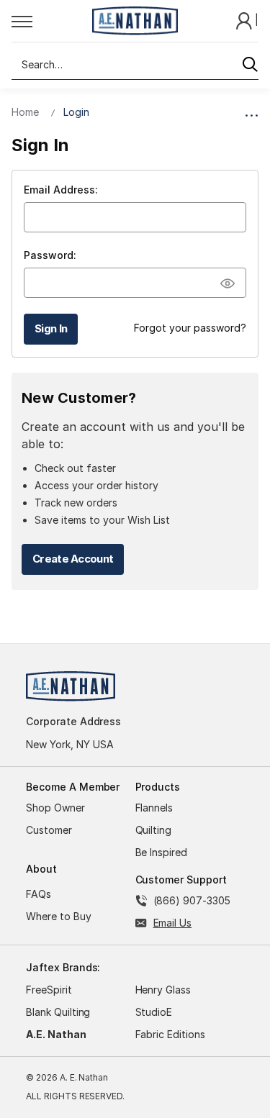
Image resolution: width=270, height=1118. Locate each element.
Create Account (72, 558)
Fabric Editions (170, 1034)
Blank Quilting (58, 1012)
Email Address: (61, 189)
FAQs (38, 894)
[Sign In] (245, 20)
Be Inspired (161, 852)
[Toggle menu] (48, 21)
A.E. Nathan (56, 1034)
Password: (50, 255)
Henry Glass (163, 989)
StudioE (154, 1012)
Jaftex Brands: (63, 967)
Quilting (153, 830)
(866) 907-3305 (191, 900)
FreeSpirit (49, 989)
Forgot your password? (190, 328)
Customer (49, 830)
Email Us (172, 923)
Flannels (154, 807)
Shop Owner (55, 807)
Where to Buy (58, 916)
